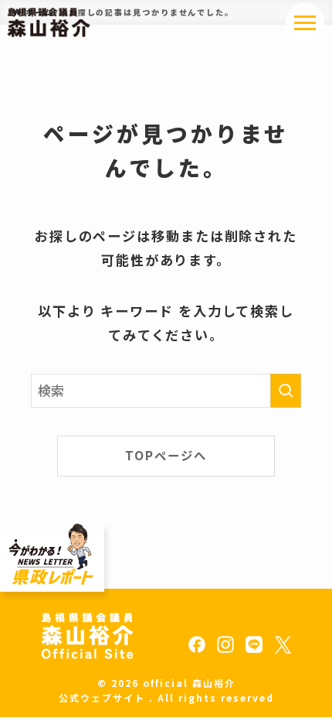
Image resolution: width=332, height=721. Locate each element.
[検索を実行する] (285, 391)
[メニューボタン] (305, 22)
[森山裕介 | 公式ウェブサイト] (49, 22)
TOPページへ (165, 454)
